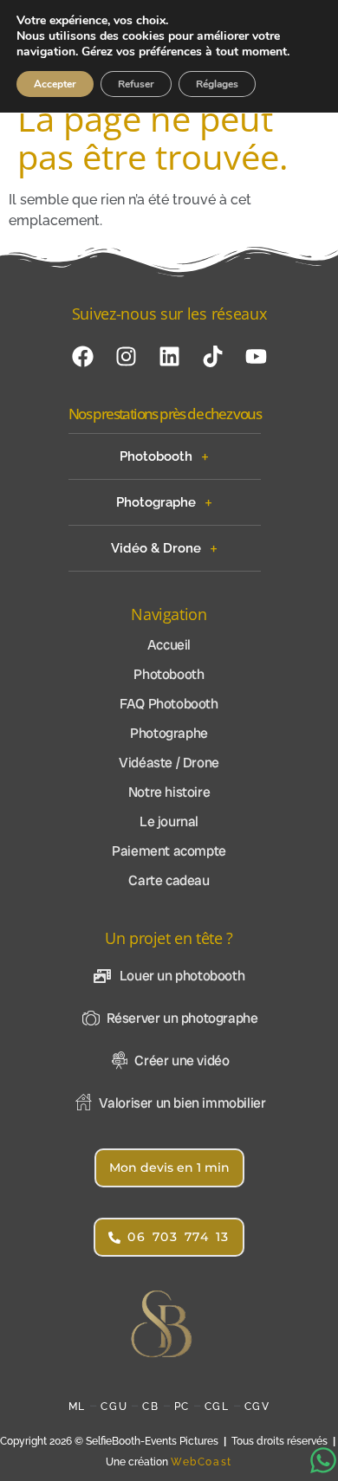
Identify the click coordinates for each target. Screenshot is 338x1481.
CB (150, 1406)
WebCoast (201, 1462)
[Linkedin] (169, 356)
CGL (217, 1406)
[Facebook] (82, 356)
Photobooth (156, 456)
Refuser (136, 84)
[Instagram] (125, 356)
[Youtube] (255, 356)
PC (182, 1406)
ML (77, 1406)
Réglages (217, 84)
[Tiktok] (212, 356)
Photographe (156, 502)
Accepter (55, 84)
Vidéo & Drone (156, 548)
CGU (114, 1406)
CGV (257, 1406)
